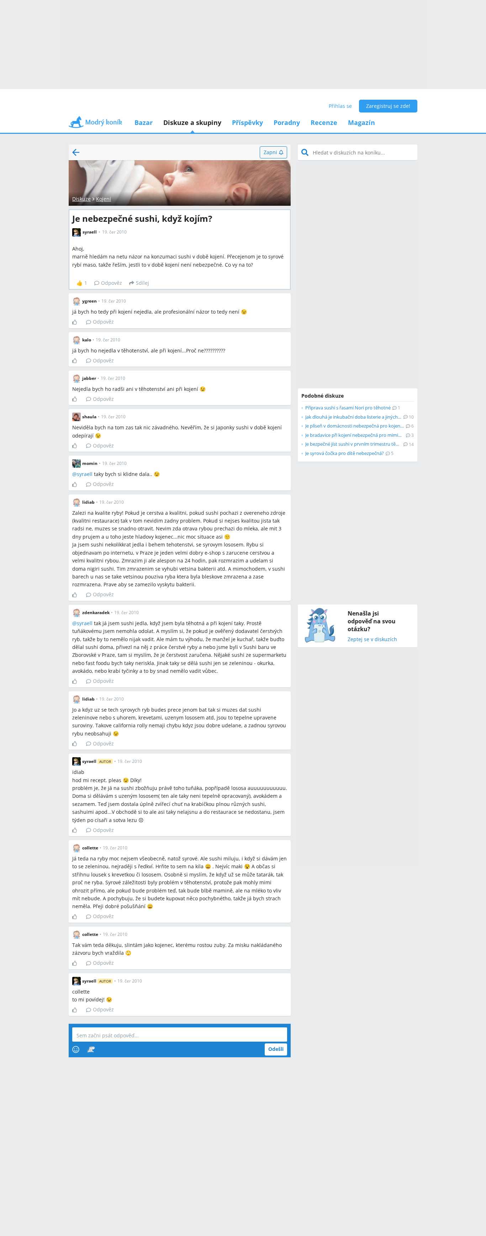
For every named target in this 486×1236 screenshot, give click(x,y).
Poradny (287, 122)
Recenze (324, 122)
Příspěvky (247, 122)
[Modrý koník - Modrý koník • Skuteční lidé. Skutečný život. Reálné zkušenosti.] (95, 124)
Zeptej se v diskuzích (372, 640)
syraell (85, 474)
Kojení (103, 198)
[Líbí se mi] (77, 322)
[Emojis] (76, 1049)
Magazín (361, 122)
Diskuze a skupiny (192, 122)
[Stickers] (91, 1049)
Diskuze (81, 198)
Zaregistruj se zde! (388, 106)
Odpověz (111, 282)
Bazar (143, 122)
